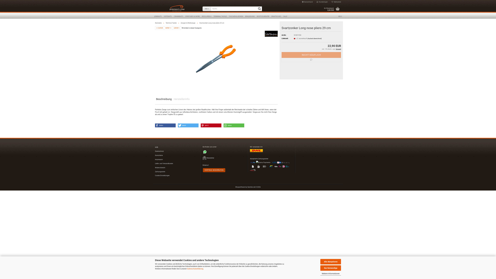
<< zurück (159, 28)
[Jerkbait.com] (177, 9)
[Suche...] (259, 9)
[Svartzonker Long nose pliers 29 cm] (216, 59)
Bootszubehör (263, 16)
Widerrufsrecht (160, 168)
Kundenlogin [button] (323, 2)
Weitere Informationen (331, 274)
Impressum (159, 159)
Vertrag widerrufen (214, 170)
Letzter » (177, 28)
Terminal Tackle (220, 16)
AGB (156, 147)
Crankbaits (178, 16)
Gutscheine (159, 155)
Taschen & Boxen (236, 16)
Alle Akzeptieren (331, 262)
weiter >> (168, 28)
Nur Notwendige (330, 268)
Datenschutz (159, 151)
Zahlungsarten (160, 172)
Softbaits (168, 16)
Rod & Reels (206, 16)
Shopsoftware (240, 187)
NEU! (340, 16)
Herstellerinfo (181, 99)
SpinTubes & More (192, 16)
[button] (307, 2)
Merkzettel (337, 2)
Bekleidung (250, 16)
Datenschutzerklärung (195, 269)
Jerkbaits (158, 16)
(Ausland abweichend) (314, 38)
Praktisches (276, 16)
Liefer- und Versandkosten (164, 163)
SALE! (285, 16)
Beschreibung (164, 99)
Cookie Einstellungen (162, 175)
